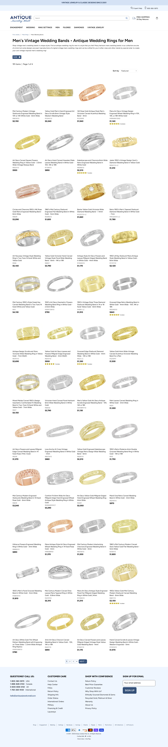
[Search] (126, 18)
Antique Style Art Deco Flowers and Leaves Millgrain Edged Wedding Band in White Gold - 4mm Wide (92, 258)
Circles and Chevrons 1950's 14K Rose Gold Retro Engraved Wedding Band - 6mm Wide (27, 211)
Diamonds (79, 27)
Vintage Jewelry (95, 27)
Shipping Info (53, 695)
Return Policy (53, 691)
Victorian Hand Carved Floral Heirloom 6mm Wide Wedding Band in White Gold (60, 402)
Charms (85, 725)
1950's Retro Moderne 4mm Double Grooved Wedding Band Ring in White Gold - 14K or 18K (124, 451)
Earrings (78, 725)
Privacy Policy (91, 708)
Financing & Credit (55, 708)
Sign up (129, 690)
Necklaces (69, 725)
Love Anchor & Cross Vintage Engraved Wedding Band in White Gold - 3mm (60, 451)
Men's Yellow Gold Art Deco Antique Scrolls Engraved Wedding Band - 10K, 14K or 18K (92, 402)
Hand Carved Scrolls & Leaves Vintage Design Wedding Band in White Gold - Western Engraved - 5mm (124, 642)
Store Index (80, 739)
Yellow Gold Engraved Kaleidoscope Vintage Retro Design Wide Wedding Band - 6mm (91, 451)
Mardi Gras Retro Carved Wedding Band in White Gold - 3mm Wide (123, 497)
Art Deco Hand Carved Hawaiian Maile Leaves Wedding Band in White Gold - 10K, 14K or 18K (59, 162)
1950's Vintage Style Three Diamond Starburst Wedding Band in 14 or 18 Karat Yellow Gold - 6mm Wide (91, 304)
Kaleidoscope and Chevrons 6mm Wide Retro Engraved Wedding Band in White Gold (92, 162)
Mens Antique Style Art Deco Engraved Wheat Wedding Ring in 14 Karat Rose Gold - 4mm (60, 546)
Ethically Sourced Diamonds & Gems (100, 695)
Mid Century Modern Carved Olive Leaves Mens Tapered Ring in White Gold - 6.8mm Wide (58, 593)
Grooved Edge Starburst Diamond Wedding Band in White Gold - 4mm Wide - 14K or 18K (91, 353)
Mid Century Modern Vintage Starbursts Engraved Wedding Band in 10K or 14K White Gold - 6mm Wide (27, 113)
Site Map (88, 739)
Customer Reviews (93, 688)
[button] (114, 124)
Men (58, 27)
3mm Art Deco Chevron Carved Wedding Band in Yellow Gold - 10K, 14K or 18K (59, 642)
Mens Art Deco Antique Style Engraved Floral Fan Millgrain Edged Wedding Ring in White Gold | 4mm (92, 593)
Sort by (116, 71)
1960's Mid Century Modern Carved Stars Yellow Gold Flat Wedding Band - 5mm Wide (125, 546)
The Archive (108, 725)
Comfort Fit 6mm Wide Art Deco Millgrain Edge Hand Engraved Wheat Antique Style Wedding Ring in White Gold (59, 499)
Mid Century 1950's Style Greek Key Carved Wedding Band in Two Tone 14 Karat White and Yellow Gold (27, 304)
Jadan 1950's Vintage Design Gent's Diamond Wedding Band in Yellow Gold (125, 161)
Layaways (52, 712)
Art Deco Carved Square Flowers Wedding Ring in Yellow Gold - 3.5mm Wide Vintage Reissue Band (27, 162)
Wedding (30, 27)
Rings (34, 725)
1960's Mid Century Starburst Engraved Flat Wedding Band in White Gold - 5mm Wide (59, 211)
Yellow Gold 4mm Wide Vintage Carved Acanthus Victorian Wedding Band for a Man (124, 353)
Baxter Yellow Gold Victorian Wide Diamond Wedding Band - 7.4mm (90, 210)
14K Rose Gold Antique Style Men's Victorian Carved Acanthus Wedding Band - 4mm (91, 113)
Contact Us (52, 681)
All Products (129, 725)
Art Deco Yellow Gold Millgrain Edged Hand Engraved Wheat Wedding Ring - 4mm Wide (92, 498)
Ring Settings (45, 27)
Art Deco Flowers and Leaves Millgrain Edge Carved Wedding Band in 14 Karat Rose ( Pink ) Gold (27, 451)
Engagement (16, 27)
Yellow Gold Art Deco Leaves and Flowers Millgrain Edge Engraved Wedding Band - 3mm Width (57, 353)
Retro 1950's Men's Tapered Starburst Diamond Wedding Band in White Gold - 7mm (124, 211)
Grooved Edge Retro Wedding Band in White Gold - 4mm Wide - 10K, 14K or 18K (124, 304)
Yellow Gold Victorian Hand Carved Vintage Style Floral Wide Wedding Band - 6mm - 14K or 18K (58, 258)
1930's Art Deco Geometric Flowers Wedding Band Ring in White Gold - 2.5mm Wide (58, 304)
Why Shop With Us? (93, 691)
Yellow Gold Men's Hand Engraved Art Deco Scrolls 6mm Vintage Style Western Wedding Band (59, 113)
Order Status (53, 698)
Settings (60, 725)
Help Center (53, 684)
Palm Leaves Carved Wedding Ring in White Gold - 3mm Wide (124, 401)
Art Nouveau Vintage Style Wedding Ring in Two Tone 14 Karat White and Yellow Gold (27, 258)
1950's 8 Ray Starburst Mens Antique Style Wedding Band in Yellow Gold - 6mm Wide (124, 258)
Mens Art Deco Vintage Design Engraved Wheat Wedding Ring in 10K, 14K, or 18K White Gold (124, 113)
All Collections (119, 725)
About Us (89, 705)
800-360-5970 (152, 8)
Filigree (67, 27)
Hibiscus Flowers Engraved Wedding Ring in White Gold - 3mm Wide (27, 545)
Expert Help (137, 8)
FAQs (50, 688)
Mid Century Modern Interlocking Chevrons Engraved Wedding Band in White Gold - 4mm (91, 546)
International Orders (56, 701)
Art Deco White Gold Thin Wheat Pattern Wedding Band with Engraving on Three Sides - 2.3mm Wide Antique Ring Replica (27, 643)
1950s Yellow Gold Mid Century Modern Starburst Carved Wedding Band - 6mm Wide (123, 593)
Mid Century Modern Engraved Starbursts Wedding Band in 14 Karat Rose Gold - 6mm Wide (27, 498)
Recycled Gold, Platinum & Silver (98, 698)
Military (51, 705)
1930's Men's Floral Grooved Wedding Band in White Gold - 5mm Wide (27, 592)
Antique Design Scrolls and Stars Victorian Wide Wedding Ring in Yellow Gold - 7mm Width (28, 353)
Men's (100, 725)
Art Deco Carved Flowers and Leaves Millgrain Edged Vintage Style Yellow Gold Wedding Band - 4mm (91, 642)
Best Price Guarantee (93, 684)
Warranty (89, 701)
